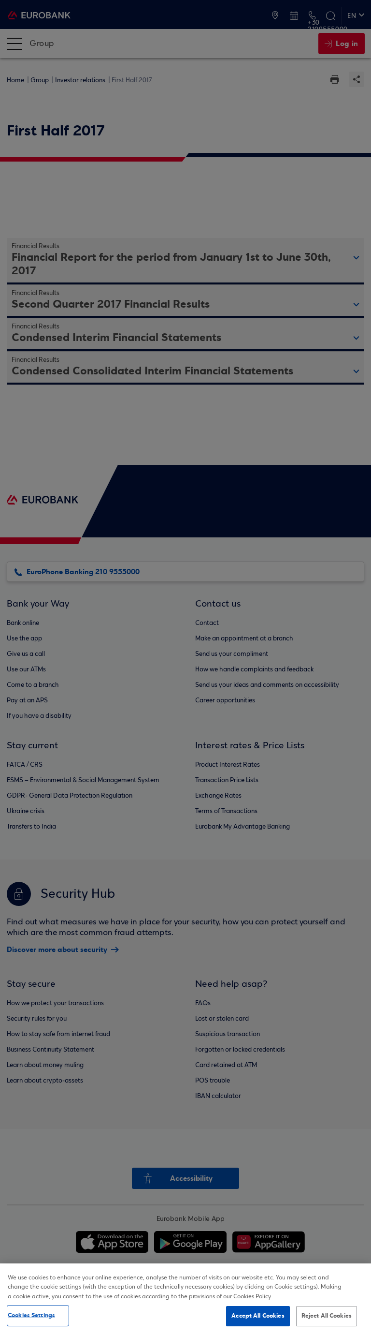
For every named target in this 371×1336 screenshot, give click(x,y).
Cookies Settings (31, 1315)
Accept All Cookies (257, 1316)
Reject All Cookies (326, 1316)
